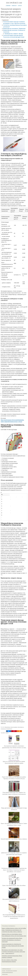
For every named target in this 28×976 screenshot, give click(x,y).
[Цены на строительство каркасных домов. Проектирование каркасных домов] (14, 760)
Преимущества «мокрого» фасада (14, 33)
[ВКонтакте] (8, 731)
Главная (8, 5)
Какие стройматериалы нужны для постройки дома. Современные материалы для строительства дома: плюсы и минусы (14, 930)
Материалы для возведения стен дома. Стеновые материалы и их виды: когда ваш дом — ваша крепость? (13, 951)
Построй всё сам (14, 2)
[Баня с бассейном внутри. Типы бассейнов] (14, 884)
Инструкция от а (21, 727)
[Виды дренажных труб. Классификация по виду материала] (14, 806)
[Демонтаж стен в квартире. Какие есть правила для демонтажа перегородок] (14, 851)
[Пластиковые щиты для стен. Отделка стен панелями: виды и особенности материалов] (14, 791)
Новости (14, 5)
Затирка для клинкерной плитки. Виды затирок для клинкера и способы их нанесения (12, 940)
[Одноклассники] (19, 731)
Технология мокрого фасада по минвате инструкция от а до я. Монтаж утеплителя (14, 22)
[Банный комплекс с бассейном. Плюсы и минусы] (14, 837)
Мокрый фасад (7, 727)
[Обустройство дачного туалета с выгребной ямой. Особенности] (14, 897)
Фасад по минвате (14, 727)
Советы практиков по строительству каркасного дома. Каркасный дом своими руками (13, 945)
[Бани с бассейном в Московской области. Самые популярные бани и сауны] (14, 822)
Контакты (3, 970)
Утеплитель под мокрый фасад (6, 728)
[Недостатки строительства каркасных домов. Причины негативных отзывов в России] (14, 775)
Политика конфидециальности (7, 972)
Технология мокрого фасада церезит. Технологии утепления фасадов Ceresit (13, 36)
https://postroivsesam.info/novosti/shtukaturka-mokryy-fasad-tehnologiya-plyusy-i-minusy (12, 420)
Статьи (20, 5)
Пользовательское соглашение (11, 970)
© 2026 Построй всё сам (6, 968)
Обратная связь (5, 974)
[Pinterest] (14, 731)
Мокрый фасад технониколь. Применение (14, 28)
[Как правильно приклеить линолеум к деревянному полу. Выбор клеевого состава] (14, 744)
